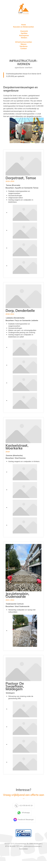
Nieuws (23, 44)
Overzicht (24, 31)
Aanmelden (23, 849)
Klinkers (24, 38)
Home (23, 25)
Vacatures (24, 46)
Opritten (24, 33)
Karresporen (24, 35)
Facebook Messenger (26, 819)
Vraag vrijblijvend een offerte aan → (23, 796)
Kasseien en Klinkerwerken (23, 27)
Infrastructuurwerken (23, 42)
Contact (23, 48)
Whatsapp (26, 813)
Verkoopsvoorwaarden (32, 846)
